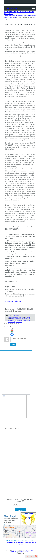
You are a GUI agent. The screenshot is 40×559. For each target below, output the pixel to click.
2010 (6, 17)
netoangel (16, 315)
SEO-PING (20, 544)
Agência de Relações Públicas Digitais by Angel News (19, 13)
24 (15, 17)
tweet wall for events (31, 556)
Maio (11, 17)
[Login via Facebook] (12, 334)
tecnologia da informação (17, 317)
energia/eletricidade (20, 318)
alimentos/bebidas (18, 320)
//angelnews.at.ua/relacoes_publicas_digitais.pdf (21, 542)
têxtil (9, 317)
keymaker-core (18, 322)
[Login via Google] (12, 331)
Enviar (13, 344)
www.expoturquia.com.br (14, 301)
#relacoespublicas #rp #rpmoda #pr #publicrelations (20, 15)
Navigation (11, 8)
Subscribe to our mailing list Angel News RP (20, 500)
